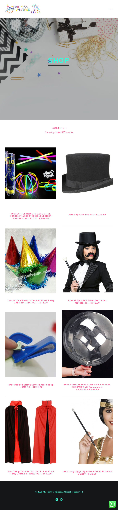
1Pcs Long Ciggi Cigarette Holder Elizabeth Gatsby (87, 472)
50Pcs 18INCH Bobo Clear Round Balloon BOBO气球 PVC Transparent (87, 387)
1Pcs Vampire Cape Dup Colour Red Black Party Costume (31, 472)
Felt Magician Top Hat (87, 214)
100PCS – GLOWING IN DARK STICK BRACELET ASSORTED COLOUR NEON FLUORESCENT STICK (31, 216)
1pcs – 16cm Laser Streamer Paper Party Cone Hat (30, 301)
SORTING (58, 128)
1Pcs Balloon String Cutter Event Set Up (31, 386)
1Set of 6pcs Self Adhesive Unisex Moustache (87, 301)
